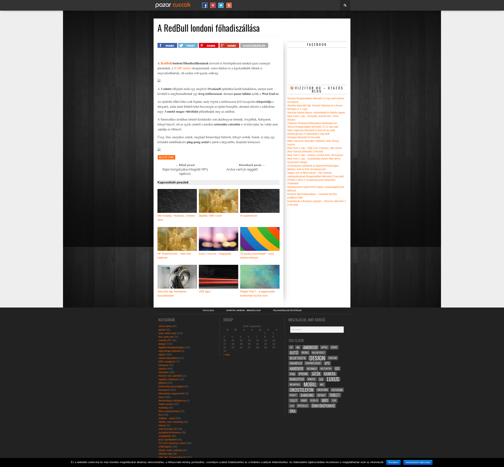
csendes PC (164, 340)
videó (304, 400)
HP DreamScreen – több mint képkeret (174, 255)
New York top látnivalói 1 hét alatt (305, 151)
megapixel (295, 384)
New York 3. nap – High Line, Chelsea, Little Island (314, 148)
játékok (162, 383)
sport (321, 395)
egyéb (161, 354)
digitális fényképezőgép (171, 347)
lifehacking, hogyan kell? (171, 393)
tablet (334, 395)
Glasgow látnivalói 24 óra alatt (303, 137)
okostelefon (301, 390)
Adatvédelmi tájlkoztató (418, 462)
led (321, 379)
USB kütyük (164, 446)
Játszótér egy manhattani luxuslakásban (172, 293)
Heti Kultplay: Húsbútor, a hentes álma (176, 217)
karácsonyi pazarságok (170, 386)
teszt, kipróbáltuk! (167, 439)
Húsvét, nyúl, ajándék (170, 375)
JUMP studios (182, 68)
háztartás (163, 372)
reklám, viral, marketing (170, 422)
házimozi (312, 369)
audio (334, 347)
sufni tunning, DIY (167, 429)
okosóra (322, 390)
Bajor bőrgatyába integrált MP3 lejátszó (185, 172)
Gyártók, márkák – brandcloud (243, 310)
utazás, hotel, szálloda (170, 450)
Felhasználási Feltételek (287, 310)
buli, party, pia (165, 336)
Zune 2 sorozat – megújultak (215, 253)
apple (324, 347)
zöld (292, 405)
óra (160, 414)
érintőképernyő (323, 406)
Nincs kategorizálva (169, 411)
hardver (162, 368)
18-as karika (165, 326)
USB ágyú (204, 291)
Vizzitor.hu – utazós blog (319, 90)
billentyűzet (318, 352)
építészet (303, 406)
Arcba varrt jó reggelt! (242, 169)
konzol (311, 379)
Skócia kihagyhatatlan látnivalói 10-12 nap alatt (312, 126)
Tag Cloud (208, 310)
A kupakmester (248, 215)
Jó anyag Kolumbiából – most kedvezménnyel (257, 255)
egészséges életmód (169, 351)
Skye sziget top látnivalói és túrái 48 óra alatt (311, 130)
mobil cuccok (165, 404)
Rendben (393, 462)
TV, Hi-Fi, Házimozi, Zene (171, 443)
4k (297, 347)
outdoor (337, 390)
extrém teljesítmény (168, 358)
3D (291, 347)
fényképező (296, 363)
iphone (303, 374)
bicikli (305, 352)
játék (316, 374)
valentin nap (165, 453)
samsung (307, 395)
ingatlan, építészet (168, 379)
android (310, 347)
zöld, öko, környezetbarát (171, 457)
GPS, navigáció (166, 361)
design (162, 344)
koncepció (164, 390)
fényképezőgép (313, 363)
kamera (330, 374)
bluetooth (298, 358)
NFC (322, 384)
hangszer (163, 365)
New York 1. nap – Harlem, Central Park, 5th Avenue (315, 155)
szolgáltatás (164, 436)
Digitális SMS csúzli (210, 215)
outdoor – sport (166, 418)
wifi (325, 400)
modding (163, 407)
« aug (226, 354)
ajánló (161, 329)
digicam (333, 358)
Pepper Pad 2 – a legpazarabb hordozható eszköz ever (257, 293)
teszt (293, 400)
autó (294, 352)
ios (337, 368)
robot (293, 395)
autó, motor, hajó (167, 333)
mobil (310, 384)
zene (334, 400)
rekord (161, 425)
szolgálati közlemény (169, 432)
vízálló (314, 400)
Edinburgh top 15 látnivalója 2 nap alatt (308, 134)
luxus (161, 397)
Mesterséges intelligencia (172, 400)
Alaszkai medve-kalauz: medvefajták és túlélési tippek (316, 112)
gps (327, 363)
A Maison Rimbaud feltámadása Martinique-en (312, 123)
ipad (292, 374)
